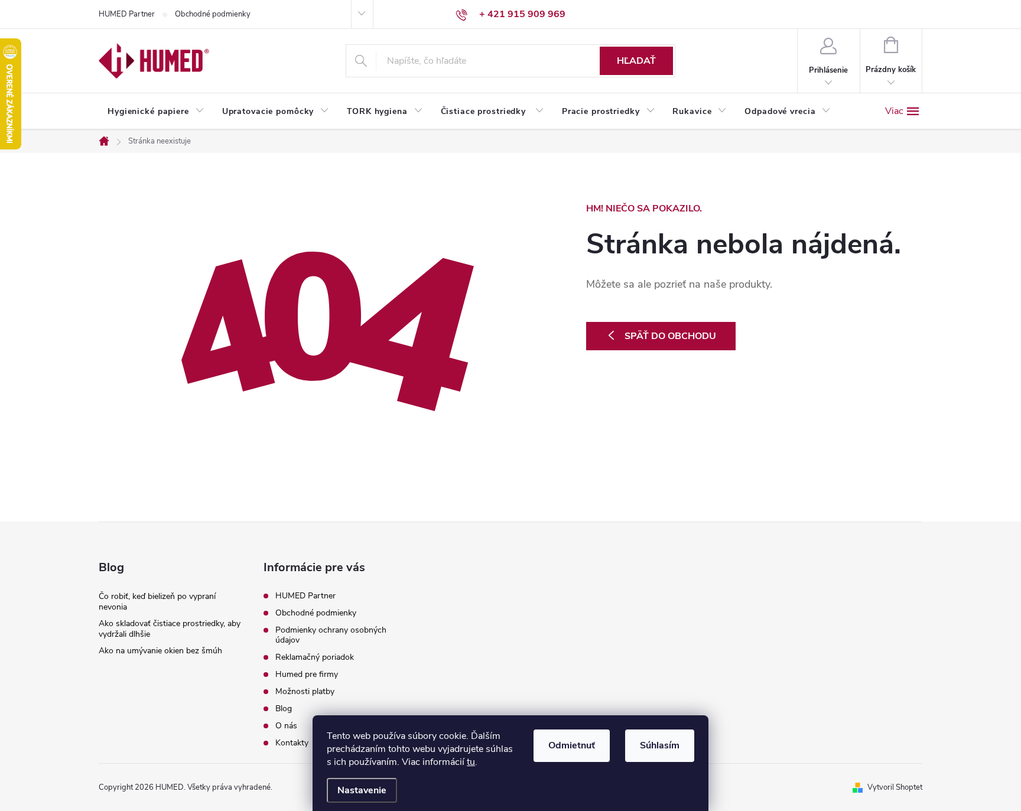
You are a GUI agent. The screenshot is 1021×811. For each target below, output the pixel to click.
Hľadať (636, 60)
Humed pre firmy (306, 674)
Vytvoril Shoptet (894, 787)
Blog (283, 708)
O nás (286, 725)
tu (471, 761)
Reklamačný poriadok (314, 657)
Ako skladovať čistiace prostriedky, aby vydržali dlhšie (169, 629)
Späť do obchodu (670, 336)
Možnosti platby (304, 691)
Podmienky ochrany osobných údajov (330, 635)
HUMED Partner (127, 14)
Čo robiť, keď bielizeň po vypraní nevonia (157, 602)
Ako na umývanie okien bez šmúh (160, 650)
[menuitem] (156, 111)
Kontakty (291, 742)
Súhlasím (659, 745)
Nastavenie (361, 790)
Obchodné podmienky (213, 14)
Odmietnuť (571, 745)
